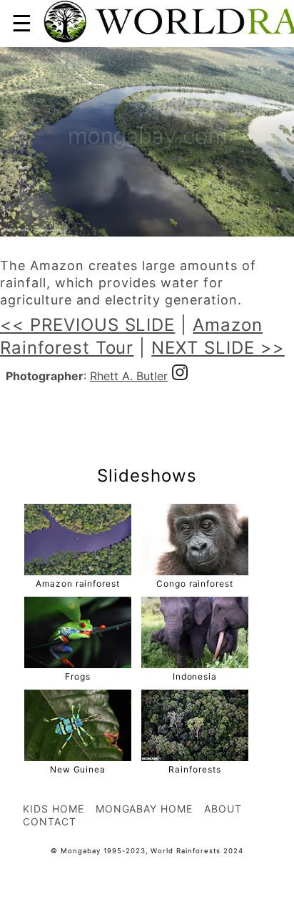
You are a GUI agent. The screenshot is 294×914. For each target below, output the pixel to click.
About (223, 809)
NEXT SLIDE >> (217, 347)
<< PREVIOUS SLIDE (87, 324)
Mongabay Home (144, 809)
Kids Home (53, 809)
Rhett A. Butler (129, 376)
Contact (49, 821)
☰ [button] (21, 23)
